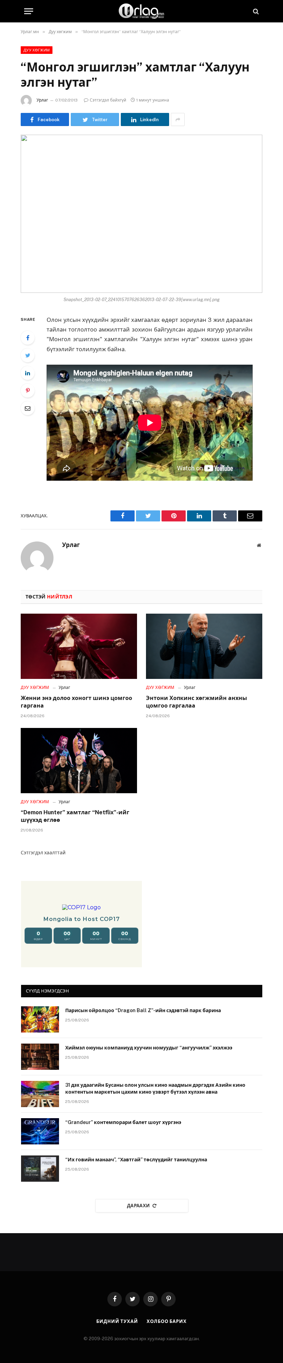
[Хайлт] (255, 11)
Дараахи (138, 1205)
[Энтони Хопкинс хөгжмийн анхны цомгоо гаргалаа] (204, 646)
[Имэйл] (28, 408)
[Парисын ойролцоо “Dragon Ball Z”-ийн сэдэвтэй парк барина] (40, 1019)
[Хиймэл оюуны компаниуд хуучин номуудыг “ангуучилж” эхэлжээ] (40, 1057)
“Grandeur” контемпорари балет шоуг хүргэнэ (123, 1122)
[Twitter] (28, 355)
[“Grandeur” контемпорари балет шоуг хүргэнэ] (40, 1131)
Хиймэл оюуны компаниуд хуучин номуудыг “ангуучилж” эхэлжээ (148, 1047)
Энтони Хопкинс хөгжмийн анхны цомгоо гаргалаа (196, 702)
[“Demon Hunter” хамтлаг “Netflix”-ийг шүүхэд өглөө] (79, 761)
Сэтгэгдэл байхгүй (108, 100)
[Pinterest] (28, 390)
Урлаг (42, 100)
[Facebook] (28, 338)
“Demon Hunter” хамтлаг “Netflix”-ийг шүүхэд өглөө (75, 816)
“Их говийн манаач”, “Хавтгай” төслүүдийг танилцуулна (136, 1159)
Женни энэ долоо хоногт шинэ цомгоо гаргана (76, 702)
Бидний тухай (117, 1321)
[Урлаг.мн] (141, 11)
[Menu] (28, 11)
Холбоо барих (167, 1321)
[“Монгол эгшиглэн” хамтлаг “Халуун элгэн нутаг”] (141, 213)
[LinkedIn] (28, 373)
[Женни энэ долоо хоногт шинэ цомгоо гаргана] (79, 646)
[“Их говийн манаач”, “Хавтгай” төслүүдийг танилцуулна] (40, 1168)
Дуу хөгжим (36, 50)
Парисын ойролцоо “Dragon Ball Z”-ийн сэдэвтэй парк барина (143, 1010)
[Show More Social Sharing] (178, 119)
